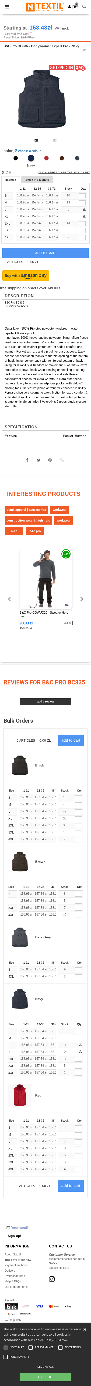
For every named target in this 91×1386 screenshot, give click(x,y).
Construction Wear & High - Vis (28, 520)
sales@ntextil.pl (59, 1268)
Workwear (59, 509)
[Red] (46, 158)
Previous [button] (10, 102)
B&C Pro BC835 (14, 302)
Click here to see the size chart (64, 172)
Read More (62, 1340)
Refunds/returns (15, 1276)
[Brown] (62, 158)
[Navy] (31, 158)
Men (14, 531)
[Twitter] (38, 460)
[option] (45, 99)
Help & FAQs (13, 1281)
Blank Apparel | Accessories (26, 509)
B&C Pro (10, 46)
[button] (69, 6)
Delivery (10, 1270)
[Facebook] (27, 460)
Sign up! (14, 1236)
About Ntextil (13, 1254)
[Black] (15, 158)
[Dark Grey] (77, 158)
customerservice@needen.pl (67, 1259)
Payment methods (16, 1265)
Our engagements (16, 1286)
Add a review (45, 701)
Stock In (37, 179)
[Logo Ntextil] (45, 7)
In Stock (10, 179)
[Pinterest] (50, 460)
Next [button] (84, 102)
